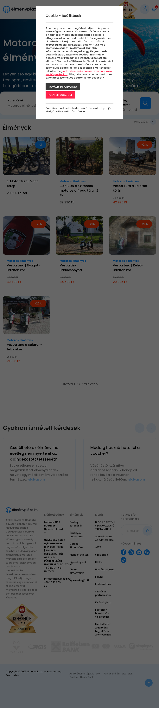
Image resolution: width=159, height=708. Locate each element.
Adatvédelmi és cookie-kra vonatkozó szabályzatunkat (79, 72)
